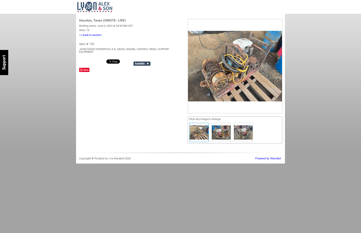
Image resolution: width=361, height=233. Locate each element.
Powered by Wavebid (268, 158)
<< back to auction (90, 35)
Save (86, 69)
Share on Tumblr (141, 64)
